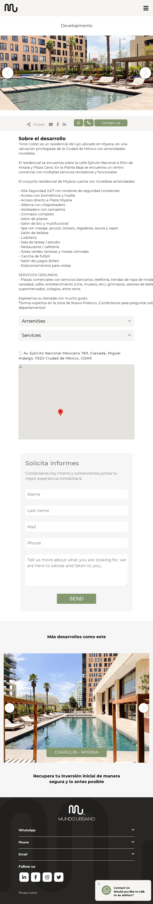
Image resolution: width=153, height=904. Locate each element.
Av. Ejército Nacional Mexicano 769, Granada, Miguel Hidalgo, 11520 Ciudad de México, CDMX (70, 355)
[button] (60, 412)
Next (145, 72)
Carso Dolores (76, 752)
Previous (7, 72)
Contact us (111, 123)
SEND (76, 599)
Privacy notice (28, 892)
